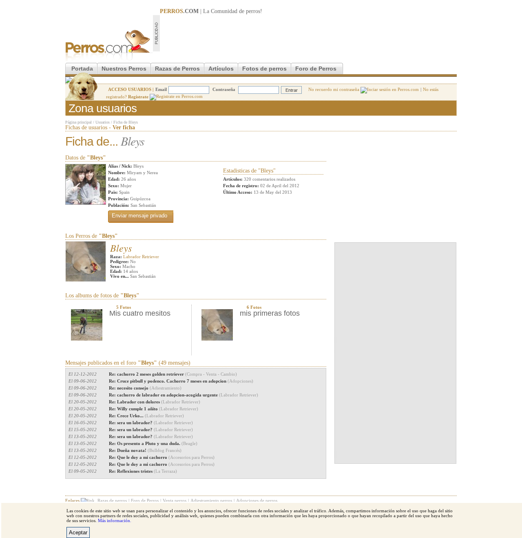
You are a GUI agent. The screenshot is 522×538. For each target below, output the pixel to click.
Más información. (114, 520)
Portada (82, 68)
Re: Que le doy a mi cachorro (162, 457)
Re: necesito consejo (145, 387)
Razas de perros (112, 500)
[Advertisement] (308, 33)
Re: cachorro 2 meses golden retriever (173, 374)
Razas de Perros (177, 68)
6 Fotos (254, 307)
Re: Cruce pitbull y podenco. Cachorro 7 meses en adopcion (181, 381)
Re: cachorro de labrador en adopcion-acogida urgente (183, 394)
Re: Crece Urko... (146, 415)
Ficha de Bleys (125, 122)
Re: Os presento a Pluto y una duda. (153, 443)
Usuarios (102, 122)
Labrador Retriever (141, 256)
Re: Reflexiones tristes (143, 471)
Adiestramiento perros (211, 500)
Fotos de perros (264, 68)
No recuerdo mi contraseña (334, 89)
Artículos (221, 68)
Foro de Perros (315, 68)
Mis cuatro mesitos (139, 313)
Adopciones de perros (256, 500)
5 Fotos (123, 307)
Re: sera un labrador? (151, 422)
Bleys (121, 247)
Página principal (78, 122)
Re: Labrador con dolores (154, 401)
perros (253, 11)
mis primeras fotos (270, 313)
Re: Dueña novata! (145, 450)
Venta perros (174, 500)
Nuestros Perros (124, 68)
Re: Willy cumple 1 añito (153, 408)
